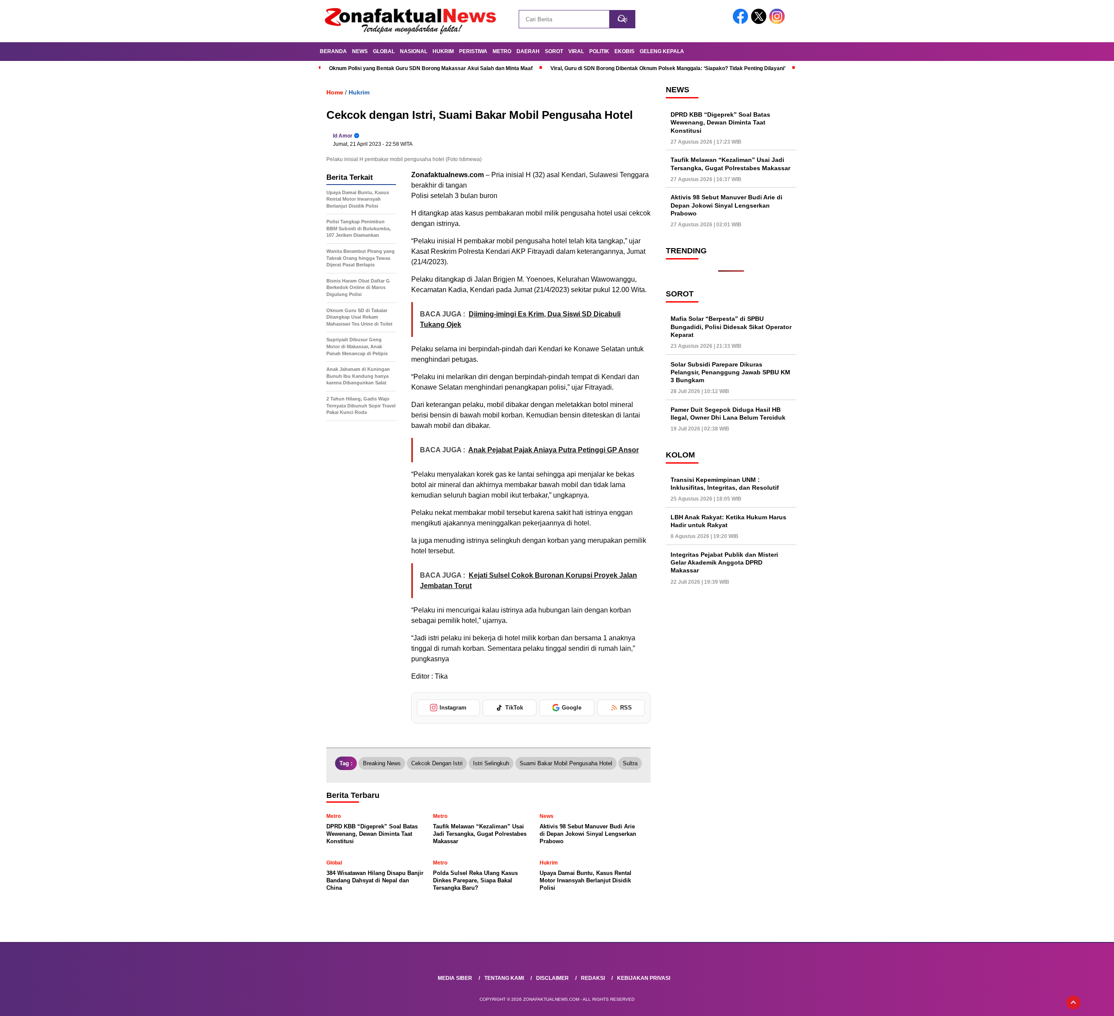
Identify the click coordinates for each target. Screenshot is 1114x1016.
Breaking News (382, 763)
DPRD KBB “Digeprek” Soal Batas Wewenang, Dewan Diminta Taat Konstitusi (720, 122)
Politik (599, 51)
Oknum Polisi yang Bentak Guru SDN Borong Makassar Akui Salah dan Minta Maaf (431, 68)
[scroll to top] (1073, 1002)
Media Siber (455, 978)
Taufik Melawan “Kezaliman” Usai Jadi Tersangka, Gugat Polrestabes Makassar (730, 164)
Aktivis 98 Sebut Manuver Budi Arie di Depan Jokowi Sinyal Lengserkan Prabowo (726, 205)
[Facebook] (742, 22)
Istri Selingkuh (491, 763)
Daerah (528, 51)
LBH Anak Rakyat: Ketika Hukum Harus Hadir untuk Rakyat (728, 521)
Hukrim (443, 51)
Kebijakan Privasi (643, 978)
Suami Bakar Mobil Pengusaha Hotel (566, 763)
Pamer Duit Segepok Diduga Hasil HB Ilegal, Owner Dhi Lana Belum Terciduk (728, 413)
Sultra (630, 763)
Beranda (333, 51)
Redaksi (593, 978)
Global (384, 51)
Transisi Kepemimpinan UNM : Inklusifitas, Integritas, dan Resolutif (725, 483)
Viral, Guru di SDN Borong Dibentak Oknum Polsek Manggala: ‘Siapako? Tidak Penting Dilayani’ (667, 68)
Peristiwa (473, 51)
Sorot (554, 51)
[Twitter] (760, 22)
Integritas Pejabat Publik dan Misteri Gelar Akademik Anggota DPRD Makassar (724, 562)
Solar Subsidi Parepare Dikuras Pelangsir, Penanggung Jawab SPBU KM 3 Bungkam (730, 372)
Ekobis (624, 51)
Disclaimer (552, 978)
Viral (576, 51)
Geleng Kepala (662, 51)
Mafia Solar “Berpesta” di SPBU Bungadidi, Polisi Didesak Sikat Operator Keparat (731, 326)
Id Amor (342, 136)
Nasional (413, 51)
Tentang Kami (504, 978)
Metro (502, 51)
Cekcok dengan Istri (437, 763)
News (360, 51)
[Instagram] (778, 22)
